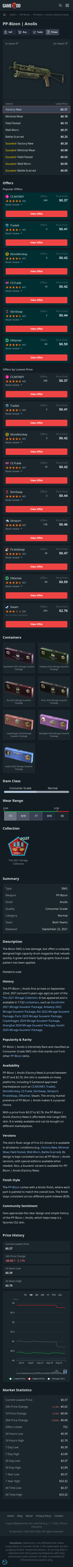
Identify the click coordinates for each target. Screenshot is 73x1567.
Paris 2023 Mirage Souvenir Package (38, 1016)
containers (32, 1002)
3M (36, 1295)
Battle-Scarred (51, 1152)
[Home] (4, 14)
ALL (60, 1295)
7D (25, 1295)
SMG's (13, 14)
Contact (58, 1515)
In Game (10, 43)
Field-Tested (17, 1152)
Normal (63, 915)
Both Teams (60, 922)
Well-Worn (33, 1152)
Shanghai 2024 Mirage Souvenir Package (29, 1025)
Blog (20, 1515)
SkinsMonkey (11, 1091)
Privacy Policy (44, 1515)
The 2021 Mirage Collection (20, 998)
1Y (48, 1295)
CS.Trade (26, 1091)
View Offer (36, 213)
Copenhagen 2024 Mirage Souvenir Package (31, 1021)
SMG (64, 888)
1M (30, 1295)
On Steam (59, 43)
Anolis (64, 902)
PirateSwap (10, 1096)
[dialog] (5, 1562)
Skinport (52, 1091)
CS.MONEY (38, 1086)
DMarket (24, 1096)
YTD (54, 1295)
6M (42, 1295)
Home (11, 1515)
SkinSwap (39, 1091)
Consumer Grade (56, 909)
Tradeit (50, 1086)
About (29, 1515)
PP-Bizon (25, 14)
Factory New (49, 1147)
